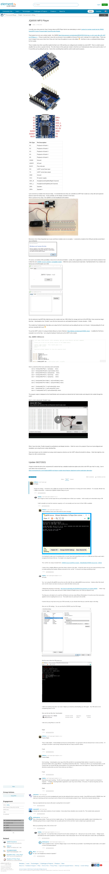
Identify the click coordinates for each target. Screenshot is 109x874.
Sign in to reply (32, 477)
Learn (27, 863)
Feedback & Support (30, 865)
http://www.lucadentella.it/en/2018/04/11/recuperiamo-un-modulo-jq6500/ (79, 588)
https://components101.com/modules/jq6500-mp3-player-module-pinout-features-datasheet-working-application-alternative (60, 470)
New (105, 15)
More (4, 15)
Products (57, 863)
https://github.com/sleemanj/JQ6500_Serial (78, 331)
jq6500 (7, 827)
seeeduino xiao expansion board (13, 820)
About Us (21, 865)
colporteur (36, 794)
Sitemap (77, 865)
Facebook (95, 865)
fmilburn (36, 482)
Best (67, 479)
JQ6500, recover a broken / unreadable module (49, 261)
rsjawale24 (36, 809)
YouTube (101, 865)
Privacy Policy (53, 865)
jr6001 (7, 825)
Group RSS (13, 795)
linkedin (98, 865)
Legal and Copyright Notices (66, 865)
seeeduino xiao (9, 822)
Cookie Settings (85, 865)
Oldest (62, 479)
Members (21, 863)
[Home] (8, 4)
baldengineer (37, 817)
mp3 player (8, 830)
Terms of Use (45, 865)
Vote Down (36, 493)
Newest (71, 479)
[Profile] (105, 11)
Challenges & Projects (46, 863)
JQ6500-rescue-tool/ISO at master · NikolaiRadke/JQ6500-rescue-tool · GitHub (82, 562)
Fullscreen (103, 361)
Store (62, 863)
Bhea (34, 851)
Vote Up (34, 493)
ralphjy (8, 805)
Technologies (35, 863)
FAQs (39, 865)
